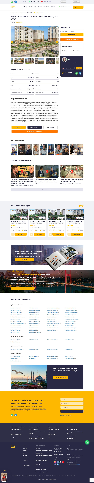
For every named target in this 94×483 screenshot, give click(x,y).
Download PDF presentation (34, 131)
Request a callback (78, 7)
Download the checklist (60, 377)
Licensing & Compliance (41, 460)
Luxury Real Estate (33, 429)
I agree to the (66, 415)
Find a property (22, 288)
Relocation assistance (40, 469)
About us (30, 6)
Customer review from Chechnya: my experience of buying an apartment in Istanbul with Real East (22, 181)
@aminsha (78, 464)
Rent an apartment (71, 436)
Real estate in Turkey (71, 427)
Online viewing (50, 127)
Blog (35, 6)
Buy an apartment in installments (36, 438)
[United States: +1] (63, 68)
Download (24, 259)
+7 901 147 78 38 (58, 451)
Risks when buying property (41, 472)
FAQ (24, 463)
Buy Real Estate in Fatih (53, 427)
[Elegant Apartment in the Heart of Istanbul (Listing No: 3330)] (19, 61)
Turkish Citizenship (39, 453)
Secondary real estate (16, 429)
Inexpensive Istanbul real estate (36, 436)
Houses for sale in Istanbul (17, 432)
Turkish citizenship (47, 1)
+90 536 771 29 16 (64, 6)
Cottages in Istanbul (15, 437)
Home (12, 12)
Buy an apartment (52, 432)
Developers (46, 6)
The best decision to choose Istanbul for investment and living (71, 180)
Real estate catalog (18, 12)
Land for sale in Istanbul (16, 434)
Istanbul (24, 12)
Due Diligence (26, 465)
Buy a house (50, 437)
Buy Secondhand (52, 434)
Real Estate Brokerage (40, 467)
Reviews (40, 6)
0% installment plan (35, 1)
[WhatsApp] (87, 442)
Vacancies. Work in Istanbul (41, 458)
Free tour (18, 127)
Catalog (25, 6)
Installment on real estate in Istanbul (43, 450)
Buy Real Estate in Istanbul (54, 429)
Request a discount (35, 127)
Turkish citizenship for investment (45, 179)
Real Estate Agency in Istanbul (17, 427)
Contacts (53, 6)
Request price (72, 34)
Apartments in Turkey (72, 429)
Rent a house (70, 438)
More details (20, 234)
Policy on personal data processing (43, 455)
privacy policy (69, 415)
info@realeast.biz (58, 458)
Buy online (25, 1)
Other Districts (30, 12)
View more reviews (46, 189)
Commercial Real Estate (34, 427)
